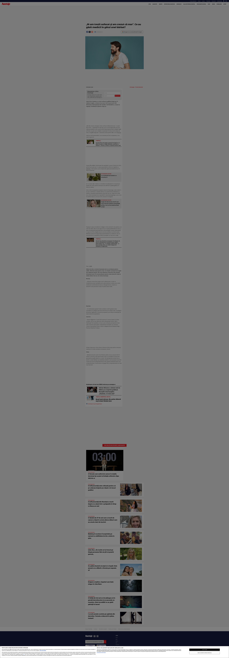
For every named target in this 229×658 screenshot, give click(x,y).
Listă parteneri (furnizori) (101, 652)
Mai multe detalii (43, 650)
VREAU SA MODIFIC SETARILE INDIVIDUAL (205, 652)
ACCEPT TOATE (204, 649)
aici (23, 654)
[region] (114, 652)
